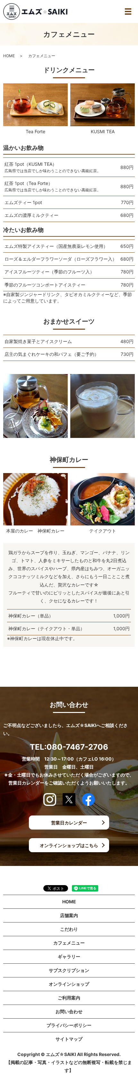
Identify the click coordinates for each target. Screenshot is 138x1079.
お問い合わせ (69, 1011)
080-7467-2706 (77, 747)
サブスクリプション (69, 970)
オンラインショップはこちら (69, 845)
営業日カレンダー (69, 822)
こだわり (69, 929)
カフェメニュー (69, 942)
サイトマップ (69, 1039)
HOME (9, 55)
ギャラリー (69, 956)
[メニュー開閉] (128, 11)
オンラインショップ (69, 984)
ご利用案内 (69, 997)
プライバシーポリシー (69, 1025)
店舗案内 (69, 915)
